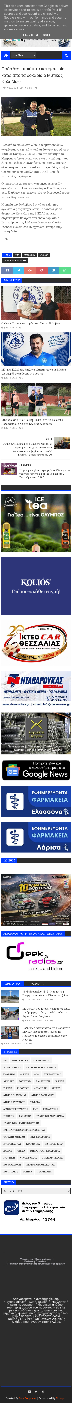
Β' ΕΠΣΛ (44, 255)
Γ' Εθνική (23, 1088)
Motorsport (20, 1060)
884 (17, 255)
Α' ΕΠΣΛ (24, 1074)
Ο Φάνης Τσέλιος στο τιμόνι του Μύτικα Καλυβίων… (32, 323)
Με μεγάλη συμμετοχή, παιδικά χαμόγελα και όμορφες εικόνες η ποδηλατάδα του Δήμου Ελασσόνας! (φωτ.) (46, 1012)
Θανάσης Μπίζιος (14, 1137)
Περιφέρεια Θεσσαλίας (40, 1165)
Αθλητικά (29, 255)
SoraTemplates (27, 1398)
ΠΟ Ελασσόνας (12, 1165)
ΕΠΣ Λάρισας (50, 1109)
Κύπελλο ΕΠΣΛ (54, 1144)
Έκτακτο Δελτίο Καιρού (41, 1067)
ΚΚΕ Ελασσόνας (40, 1137)
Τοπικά (27, 1171)
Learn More (30, 35)
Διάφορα (35, 1102)
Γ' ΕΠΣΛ (7, 1088)
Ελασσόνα (25, 1116)
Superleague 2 (12, 1067)
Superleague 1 (41, 1060)
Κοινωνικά (33, 1144)
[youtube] (42, 1392)
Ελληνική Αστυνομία (50, 1116)
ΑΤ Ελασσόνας (52, 1074)
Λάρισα (21, 1151)
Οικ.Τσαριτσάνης (52, 1158)
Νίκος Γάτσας (28, 1158)
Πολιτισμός (10, 1171)
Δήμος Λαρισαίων (42, 1095)
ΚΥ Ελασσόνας (12, 1144)
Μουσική (9, 1158)
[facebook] (29, 1392)
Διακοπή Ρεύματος (15, 1109)
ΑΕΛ (36, 1074)
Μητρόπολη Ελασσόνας (45, 1151)
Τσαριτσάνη (44, 1171)
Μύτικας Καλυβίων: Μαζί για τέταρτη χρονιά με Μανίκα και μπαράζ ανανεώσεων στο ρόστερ (33, 371)
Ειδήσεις (8, 1116)
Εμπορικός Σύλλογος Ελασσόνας (24, 1130)
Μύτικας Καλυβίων (15, 261)
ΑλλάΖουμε (43, 1081)
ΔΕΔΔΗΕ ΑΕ (40, 1088)
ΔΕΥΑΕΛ (56, 1088)
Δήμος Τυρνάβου (14, 1102)
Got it (47, 35)
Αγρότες (8, 1081)
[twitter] (36, 1392)
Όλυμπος (9, 1074)
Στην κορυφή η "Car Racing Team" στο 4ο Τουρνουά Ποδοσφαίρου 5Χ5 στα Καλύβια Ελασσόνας (32, 421)
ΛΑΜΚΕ (7, 1151)
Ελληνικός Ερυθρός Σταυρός (21, 1123)
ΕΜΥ (35, 1109)
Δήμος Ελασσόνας (14, 1095)
